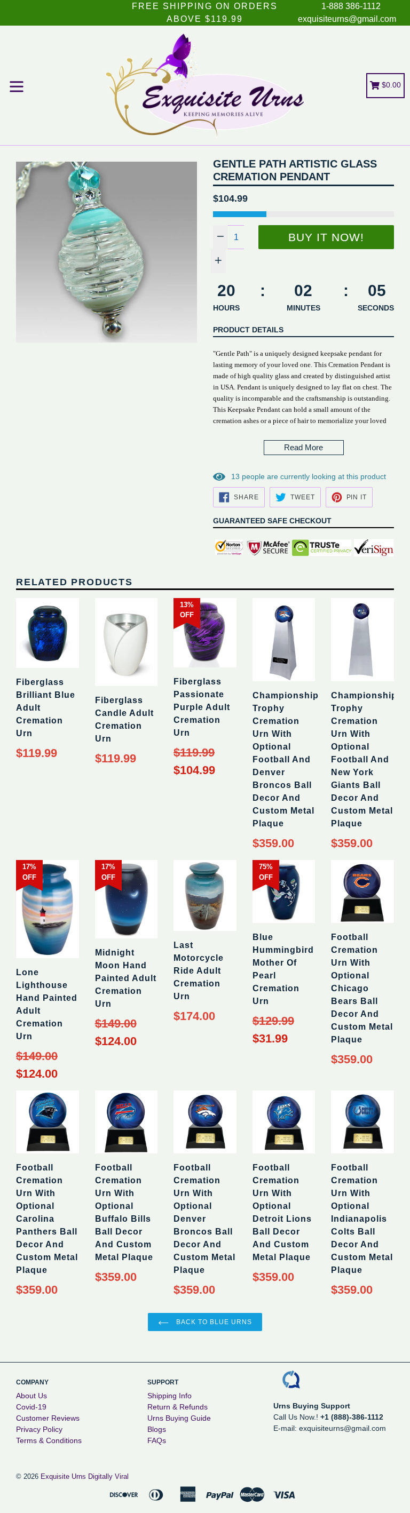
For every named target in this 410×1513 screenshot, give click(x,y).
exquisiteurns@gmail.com (347, 18)
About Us (31, 1395)
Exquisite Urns (63, 1476)
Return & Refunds (177, 1407)
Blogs (156, 1429)
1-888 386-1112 (351, 6)
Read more (303, 447)
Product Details (248, 329)
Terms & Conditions (49, 1440)
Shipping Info (169, 1395)
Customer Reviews (48, 1418)
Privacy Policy (39, 1429)
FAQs (156, 1440)
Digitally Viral (108, 1476)
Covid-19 (31, 1407)
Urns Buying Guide (179, 1418)
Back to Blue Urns (212, 1322)
